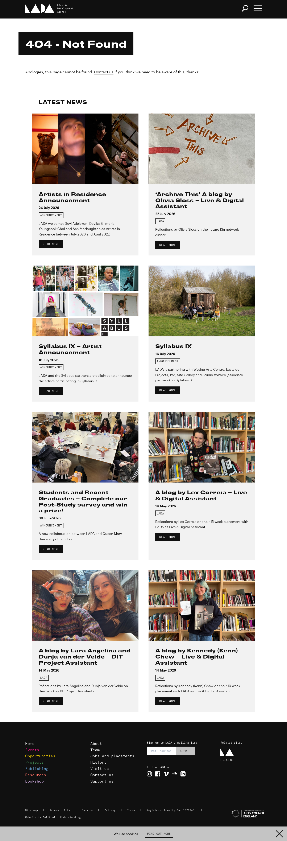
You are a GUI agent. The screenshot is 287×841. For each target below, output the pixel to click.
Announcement (51, 215)
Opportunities (40, 756)
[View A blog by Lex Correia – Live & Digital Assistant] (202, 447)
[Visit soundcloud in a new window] (174, 773)
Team (95, 749)
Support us (101, 781)
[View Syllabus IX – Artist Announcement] (85, 301)
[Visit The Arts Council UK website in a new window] (241, 814)
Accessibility (60, 810)
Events (32, 749)
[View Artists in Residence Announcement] (85, 149)
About (96, 743)
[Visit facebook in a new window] (157, 773)
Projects (34, 762)
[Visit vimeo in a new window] (166, 773)
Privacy (110, 810)
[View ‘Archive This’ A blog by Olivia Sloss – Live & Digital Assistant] (202, 149)
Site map (31, 810)
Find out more (159, 833)
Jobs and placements (112, 756)
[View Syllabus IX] (202, 301)
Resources (35, 774)
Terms (131, 810)
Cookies (87, 810)
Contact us (103, 72)
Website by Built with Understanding (53, 817)
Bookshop (34, 781)
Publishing (36, 768)
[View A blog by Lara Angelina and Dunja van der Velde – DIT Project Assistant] (85, 605)
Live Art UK (227, 760)
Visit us (99, 768)
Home (29, 743)
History (98, 762)
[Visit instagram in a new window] (149, 773)
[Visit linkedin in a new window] (183, 773)
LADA (160, 221)
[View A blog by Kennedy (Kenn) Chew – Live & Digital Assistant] (202, 605)
